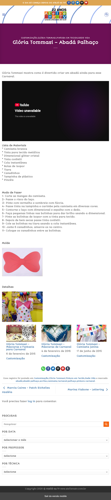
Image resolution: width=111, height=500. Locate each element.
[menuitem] (19, 343)
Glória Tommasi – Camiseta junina (88, 345)
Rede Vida (84, 38)
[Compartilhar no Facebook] (48, 368)
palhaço (72, 381)
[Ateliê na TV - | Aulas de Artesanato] (55, 14)
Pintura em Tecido (67, 38)
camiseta (52, 381)
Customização (29, 38)
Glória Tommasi (47, 38)
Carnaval (62, 381)
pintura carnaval (86, 381)
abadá (19, 381)
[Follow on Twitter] (77, 3)
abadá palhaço (31, 381)
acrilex (43, 381)
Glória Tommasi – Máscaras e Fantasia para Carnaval (20, 347)
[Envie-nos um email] (82, 3)
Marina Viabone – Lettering (86, 389)
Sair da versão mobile (56, 496)
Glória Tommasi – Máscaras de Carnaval (56, 345)
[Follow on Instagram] (73, 3)
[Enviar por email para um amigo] (58, 368)
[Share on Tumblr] (68, 368)
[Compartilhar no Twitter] (53, 368)
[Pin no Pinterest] (63, 368)
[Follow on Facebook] (69, 3)
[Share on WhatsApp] (43, 368)
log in (31, 401)
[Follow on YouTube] (86, 3)
